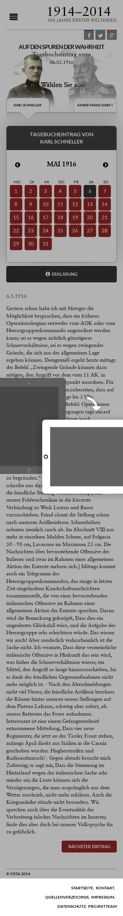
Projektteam (102, 906)
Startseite (82, 887)
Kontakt (105, 887)
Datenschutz (71, 906)
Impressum (102, 897)
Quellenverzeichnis (67, 897)
